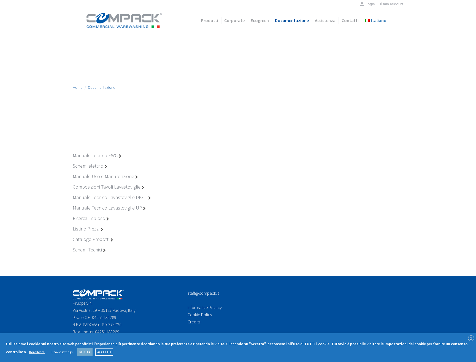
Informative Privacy (205, 307)
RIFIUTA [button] (84, 352)
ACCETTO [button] (104, 352)
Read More (37, 352)
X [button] (471, 338)
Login (370, 4)
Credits (194, 322)
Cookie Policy (200, 314)
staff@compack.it (203, 293)
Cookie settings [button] (62, 352)
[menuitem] (391, 4)
